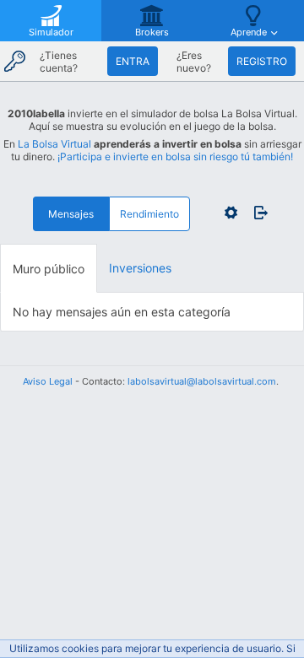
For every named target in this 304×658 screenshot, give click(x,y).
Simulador (51, 32)
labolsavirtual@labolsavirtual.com (202, 381)
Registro (261, 61)
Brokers (152, 32)
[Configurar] (231, 213)
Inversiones (140, 268)
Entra (132, 61)
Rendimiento (149, 214)
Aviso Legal (48, 381)
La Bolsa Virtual (54, 144)
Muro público (48, 269)
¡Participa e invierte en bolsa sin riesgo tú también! (175, 156)
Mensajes (71, 214)
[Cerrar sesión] (256, 213)
